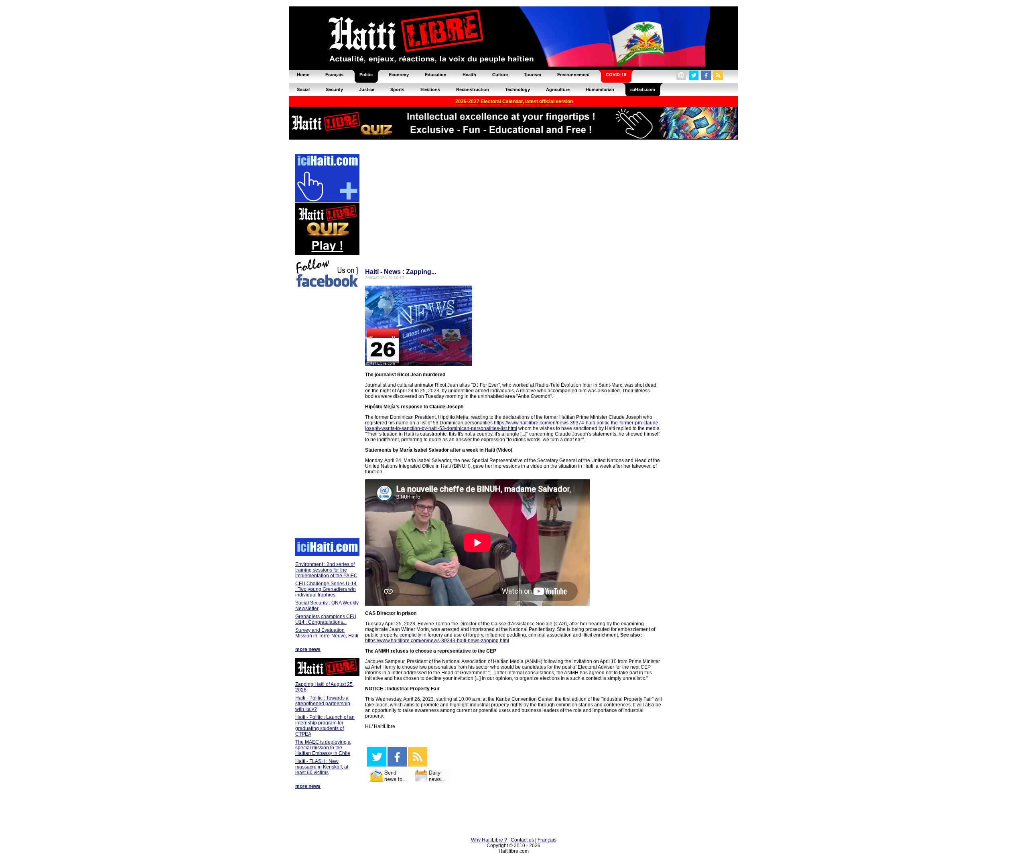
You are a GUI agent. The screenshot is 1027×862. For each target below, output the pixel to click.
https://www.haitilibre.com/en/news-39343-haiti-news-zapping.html (437, 640)
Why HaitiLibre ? (489, 840)
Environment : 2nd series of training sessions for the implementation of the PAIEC (326, 570)
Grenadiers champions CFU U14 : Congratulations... (325, 619)
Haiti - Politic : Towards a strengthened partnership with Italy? (322, 703)
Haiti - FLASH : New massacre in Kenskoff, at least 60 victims (321, 767)
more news (308, 649)
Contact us (522, 840)
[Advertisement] (327, 414)
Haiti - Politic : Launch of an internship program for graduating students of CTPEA (325, 725)
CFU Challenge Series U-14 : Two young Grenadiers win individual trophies (326, 589)
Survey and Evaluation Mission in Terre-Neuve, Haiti (326, 633)
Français (547, 840)
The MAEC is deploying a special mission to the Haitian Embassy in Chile (323, 747)
